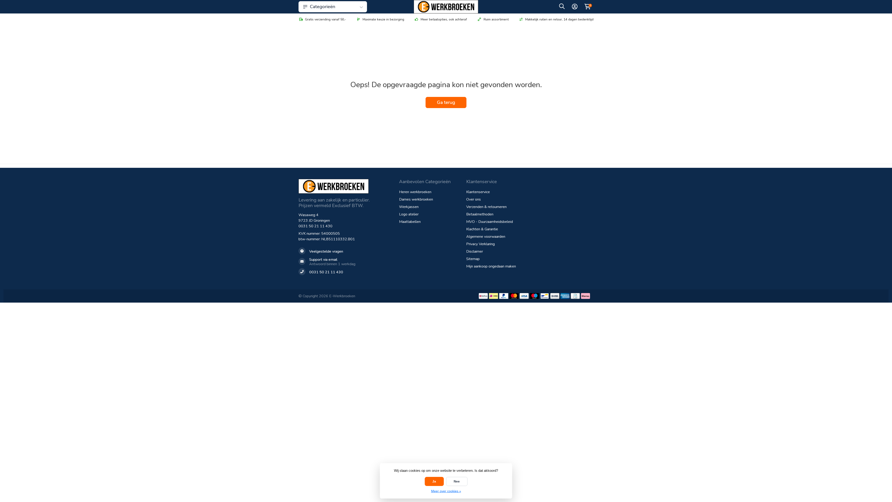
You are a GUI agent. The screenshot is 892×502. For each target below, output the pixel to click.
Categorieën (322, 6)
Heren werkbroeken (415, 192)
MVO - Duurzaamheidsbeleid (489, 221)
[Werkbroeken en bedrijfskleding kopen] (446, 6)
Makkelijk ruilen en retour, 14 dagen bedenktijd (559, 19)
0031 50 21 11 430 (315, 226)
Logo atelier (409, 214)
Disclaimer (474, 251)
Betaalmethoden (479, 214)
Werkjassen (409, 206)
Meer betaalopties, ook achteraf (444, 19)
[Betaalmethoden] (483, 296)
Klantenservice (478, 192)
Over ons (473, 199)
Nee (457, 481)
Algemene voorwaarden (485, 236)
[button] (561, 7)
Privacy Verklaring (480, 244)
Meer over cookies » (446, 491)
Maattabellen (410, 221)
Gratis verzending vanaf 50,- (325, 19)
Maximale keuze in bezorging (383, 19)
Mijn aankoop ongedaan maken (491, 266)
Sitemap (473, 258)
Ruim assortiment (496, 19)
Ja (434, 481)
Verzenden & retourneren (486, 206)
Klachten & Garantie (482, 229)
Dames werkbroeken (416, 199)
